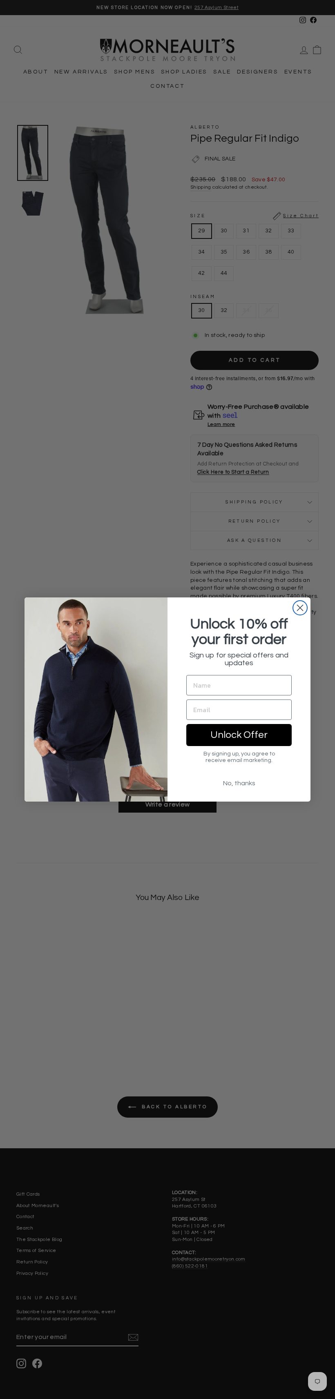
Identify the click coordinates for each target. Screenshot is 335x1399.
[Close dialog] (300, 608)
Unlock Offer (239, 735)
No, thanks (239, 783)
